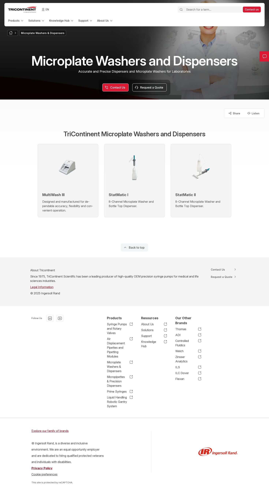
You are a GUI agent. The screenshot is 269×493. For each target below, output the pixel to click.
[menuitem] (16, 21)
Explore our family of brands (50, 431)
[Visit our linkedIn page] (49, 318)
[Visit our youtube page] (59, 318)
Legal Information (41, 287)
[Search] (181, 9)
